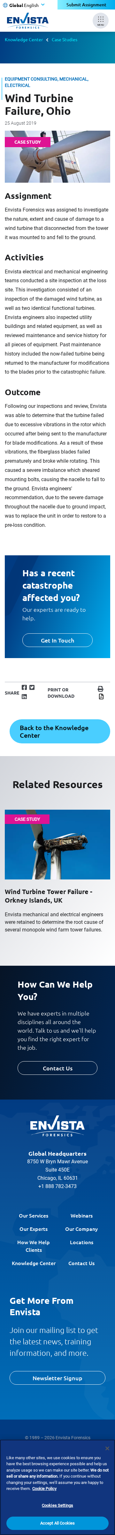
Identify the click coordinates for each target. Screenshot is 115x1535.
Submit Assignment (86, 5)
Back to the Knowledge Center (54, 731)
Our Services (33, 1215)
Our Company (81, 1228)
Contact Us (58, 1068)
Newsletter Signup (57, 1378)
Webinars (82, 1215)
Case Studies (64, 39)
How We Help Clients (33, 1245)
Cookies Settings (57, 1505)
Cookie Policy (44, 1488)
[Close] (107, 1448)
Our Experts (33, 1228)
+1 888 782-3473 (57, 1186)
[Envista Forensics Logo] (57, 1125)
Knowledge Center (24, 39)
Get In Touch (57, 640)
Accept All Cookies (57, 1523)
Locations (81, 1241)
